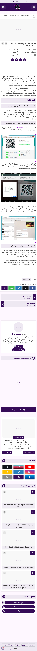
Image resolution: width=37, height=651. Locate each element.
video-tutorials (28, 452)
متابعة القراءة (8, 452)
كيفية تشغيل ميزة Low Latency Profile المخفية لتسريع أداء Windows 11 (18, 586)
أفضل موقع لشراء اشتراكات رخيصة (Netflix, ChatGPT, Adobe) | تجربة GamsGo (18, 442)
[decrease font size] (20, 59)
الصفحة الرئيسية (32, 15)
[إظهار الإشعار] (2, 648)
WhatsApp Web (22, 128)
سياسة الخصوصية (8, 645)
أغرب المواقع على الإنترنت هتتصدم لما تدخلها (18, 567)
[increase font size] (12, 59)
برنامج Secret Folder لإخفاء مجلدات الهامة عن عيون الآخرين (18, 526)
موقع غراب (9, 648)
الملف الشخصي (17, 350)
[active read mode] (24, 59)
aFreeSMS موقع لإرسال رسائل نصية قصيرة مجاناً (18, 505)
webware (24, 15)
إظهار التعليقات (17, 410)
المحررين (24, 645)
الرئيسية (32, 645)
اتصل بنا (17, 645)
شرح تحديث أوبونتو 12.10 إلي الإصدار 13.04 (19, 547)
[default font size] (16, 59)
